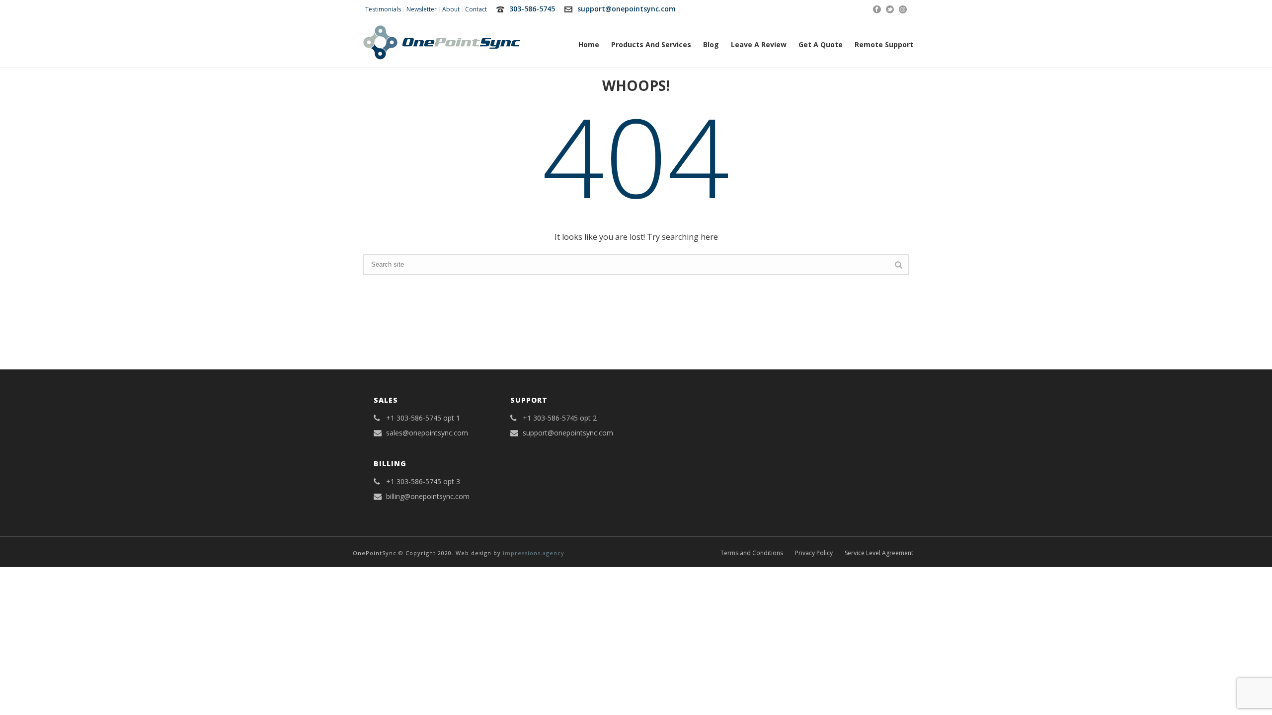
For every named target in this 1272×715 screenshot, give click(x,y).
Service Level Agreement (879, 553)
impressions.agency (533, 553)
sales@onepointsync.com (427, 433)
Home (588, 44)
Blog (711, 44)
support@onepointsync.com (626, 8)
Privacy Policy (814, 553)
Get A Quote (820, 44)
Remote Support (884, 44)
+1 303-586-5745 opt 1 (423, 418)
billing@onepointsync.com (428, 496)
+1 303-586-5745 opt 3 (423, 481)
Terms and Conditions (751, 553)
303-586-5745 (532, 8)
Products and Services (651, 44)
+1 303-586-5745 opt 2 (560, 418)
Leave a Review (759, 44)
